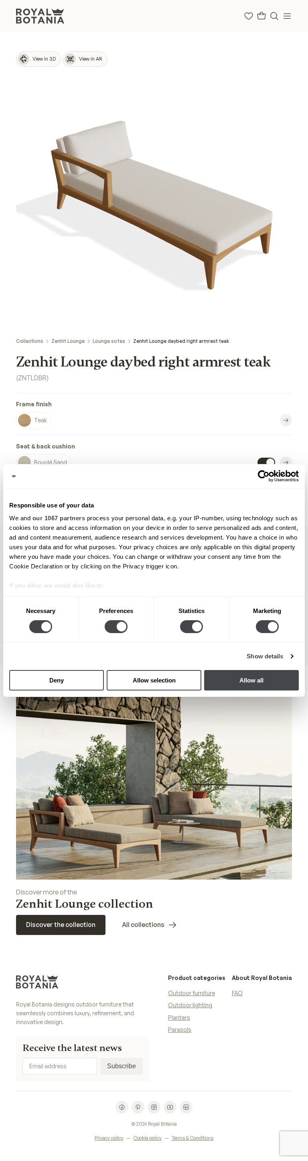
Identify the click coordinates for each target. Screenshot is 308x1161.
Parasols (179, 1029)
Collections (29, 341)
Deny (56, 680)
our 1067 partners (58, 517)
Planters (179, 1017)
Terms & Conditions (192, 1138)
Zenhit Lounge (68, 341)
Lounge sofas (109, 341)
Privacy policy (109, 1138)
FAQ (237, 993)
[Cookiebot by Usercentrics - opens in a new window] (264, 476)
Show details (265, 656)
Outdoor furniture (191, 993)
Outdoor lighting (190, 1005)
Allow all (251, 680)
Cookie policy (148, 1138)
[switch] (116, 626)
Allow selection (154, 680)
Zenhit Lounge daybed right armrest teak (181, 341)
